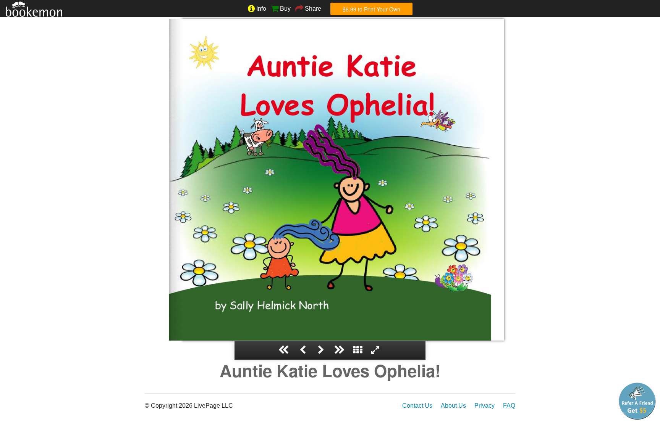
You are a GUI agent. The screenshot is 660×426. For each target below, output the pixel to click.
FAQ (509, 405)
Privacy (484, 405)
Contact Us (417, 405)
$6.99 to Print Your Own (371, 9)
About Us (453, 405)
